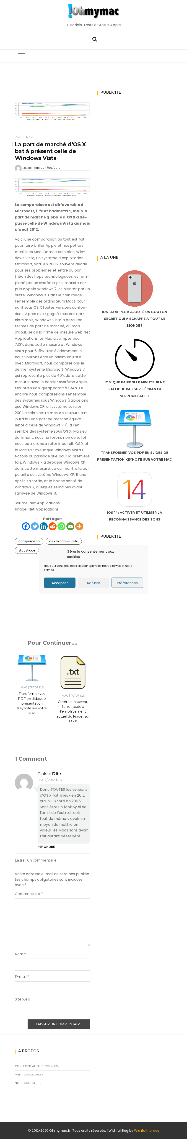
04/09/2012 (51, 168)
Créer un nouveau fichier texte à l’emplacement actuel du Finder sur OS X (72, 711)
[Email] (70, 526)
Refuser (93, 582)
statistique (26, 550)
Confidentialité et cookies (36, 1066)
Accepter (60, 582)
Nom (20, 954)
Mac (29, 137)
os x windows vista (63, 541)
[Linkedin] (44, 526)
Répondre (46, 846)
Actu (19, 137)
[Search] (94, 38)
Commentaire (29, 893)
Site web (22, 999)
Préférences (127, 582)
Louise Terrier (31, 168)
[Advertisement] (98, 88)
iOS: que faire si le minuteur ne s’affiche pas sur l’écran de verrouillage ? (135, 389)
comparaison (29, 541)
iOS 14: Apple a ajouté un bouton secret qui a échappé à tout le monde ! (134, 319)
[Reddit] (53, 526)
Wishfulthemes (146, 1130)
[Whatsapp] (61, 526)
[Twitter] (35, 526)
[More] (79, 526)
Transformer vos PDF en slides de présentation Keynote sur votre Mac (32, 703)
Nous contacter (28, 1083)
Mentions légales (29, 1074)
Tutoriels (36, 687)
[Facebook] (26, 526)
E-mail (22, 976)
